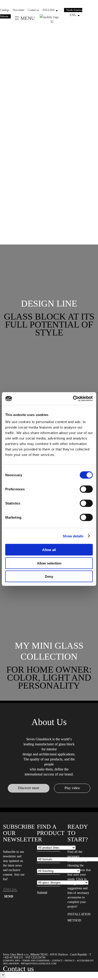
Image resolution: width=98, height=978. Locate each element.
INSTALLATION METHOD (78, 917)
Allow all (49, 550)
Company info (11, 960)
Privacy (70, 960)
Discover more (28, 788)
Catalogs (4, 10)
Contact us (33, 10)
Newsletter (18, 10)
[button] (49, 303)
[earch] (53, 21)
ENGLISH (48, 10)
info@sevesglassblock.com (38, 963)
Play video (72, 788)
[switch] (86, 489)
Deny (49, 576)
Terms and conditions (36, 960)
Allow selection (49, 563)
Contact (57, 960)
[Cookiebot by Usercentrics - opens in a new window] (73, 399)
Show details (73, 536)
